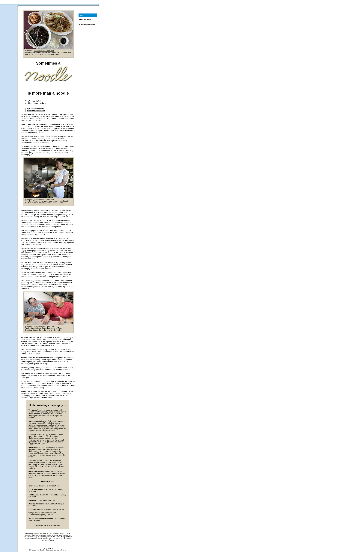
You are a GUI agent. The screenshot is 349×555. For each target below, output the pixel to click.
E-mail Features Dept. (87, 24)
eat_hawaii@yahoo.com (43, 538)
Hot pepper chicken (37, 103)
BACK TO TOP (48, 548)
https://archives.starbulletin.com (56, 550)
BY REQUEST (34, 101)
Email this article (85, 19)
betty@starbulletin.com (36, 111)
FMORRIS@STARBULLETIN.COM (44, 51)
